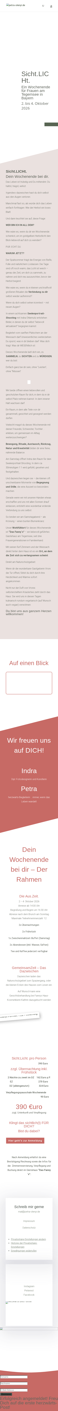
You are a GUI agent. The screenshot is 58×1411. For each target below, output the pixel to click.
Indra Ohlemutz (28, 317)
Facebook (29, 1294)
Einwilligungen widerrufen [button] (24, 1250)
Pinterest (29, 1290)
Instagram (29, 1286)
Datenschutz (29, 1227)
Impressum (29, 1221)
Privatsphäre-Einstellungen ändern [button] (28, 1239)
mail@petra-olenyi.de (29, 1211)
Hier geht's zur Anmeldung (25, 1140)
